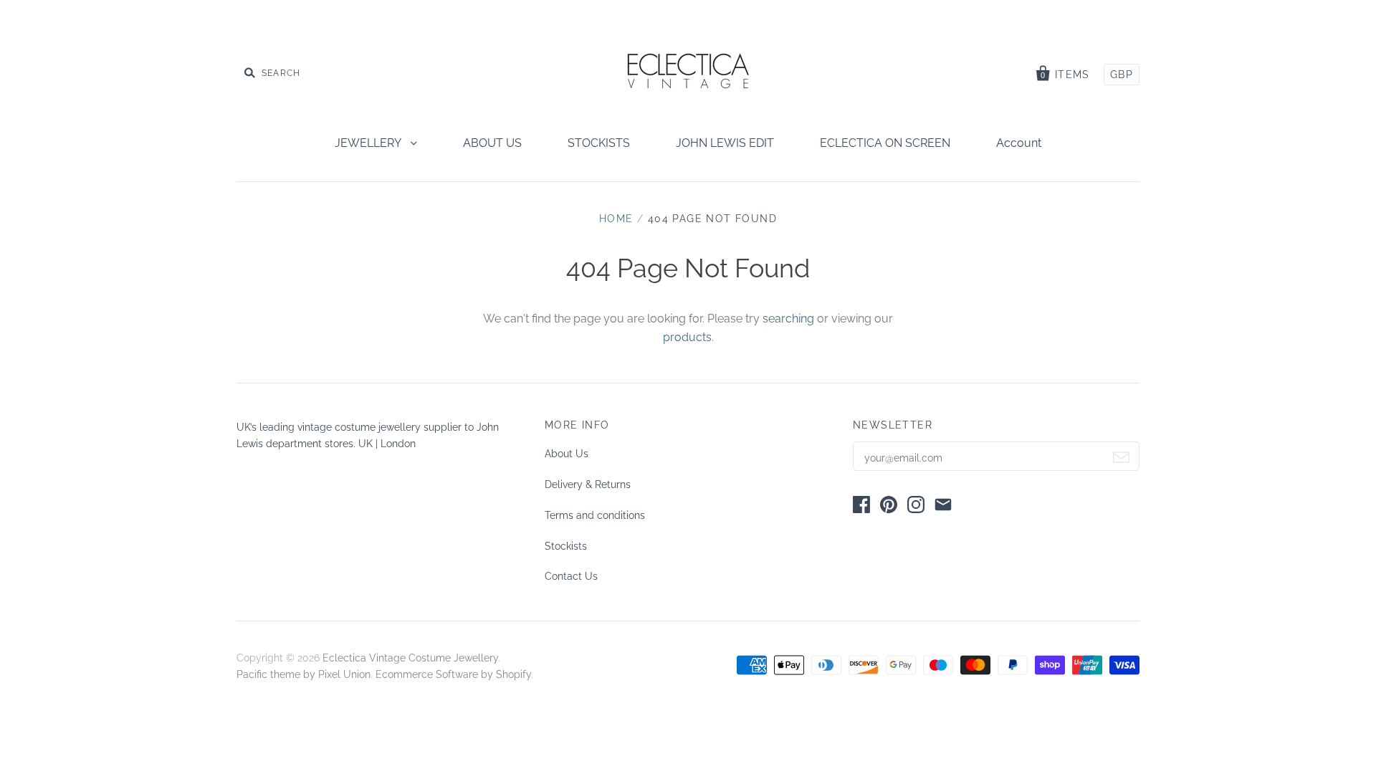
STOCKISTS (599, 143)
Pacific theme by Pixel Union (303, 674)
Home (616, 218)
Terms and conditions (595, 515)
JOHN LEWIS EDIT (725, 143)
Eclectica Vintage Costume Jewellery (410, 658)
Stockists (566, 546)
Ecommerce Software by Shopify (453, 674)
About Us (566, 453)
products (687, 337)
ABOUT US (492, 143)
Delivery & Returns (588, 484)
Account (1018, 143)
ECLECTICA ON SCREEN (885, 143)
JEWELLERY (369, 143)
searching (788, 318)
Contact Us (571, 576)
